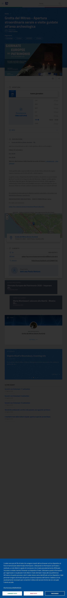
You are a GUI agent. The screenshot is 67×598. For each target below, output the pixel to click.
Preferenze (55, 593)
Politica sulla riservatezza (12, 588)
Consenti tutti (12, 593)
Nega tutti (33, 593)
